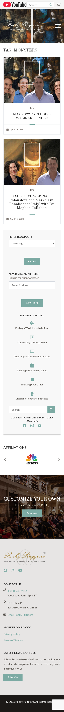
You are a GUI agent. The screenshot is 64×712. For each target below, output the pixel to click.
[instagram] (32, 425)
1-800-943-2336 (17, 590)
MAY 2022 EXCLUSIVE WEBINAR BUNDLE (32, 116)
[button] (5, 459)
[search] (50, 5)
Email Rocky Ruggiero (20, 614)
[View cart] (58, 4)
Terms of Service (13, 640)
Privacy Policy (11, 634)
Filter (32, 261)
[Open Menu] (58, 26)
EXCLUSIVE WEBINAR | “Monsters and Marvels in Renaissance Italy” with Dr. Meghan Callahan (31, 202)
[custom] (24, 425)
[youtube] (39, 425)
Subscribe (32, 303)
